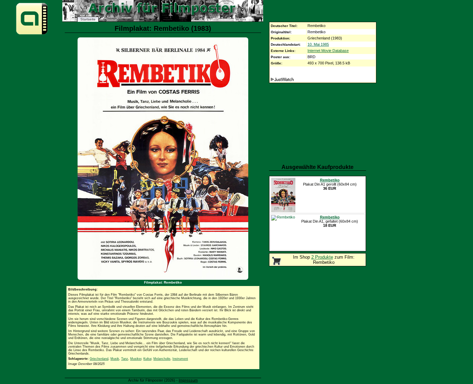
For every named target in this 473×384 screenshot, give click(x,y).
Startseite (88, 19)
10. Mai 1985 (318, 44)
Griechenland (99, 358)
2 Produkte (322, 257)
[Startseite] (32, 34)
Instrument (180, 358)
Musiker (135, 358)
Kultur (147, 358)
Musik (114, 358)
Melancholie (161, 358)
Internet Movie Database (328, 50)
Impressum (188, 380)
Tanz (124, 358)
